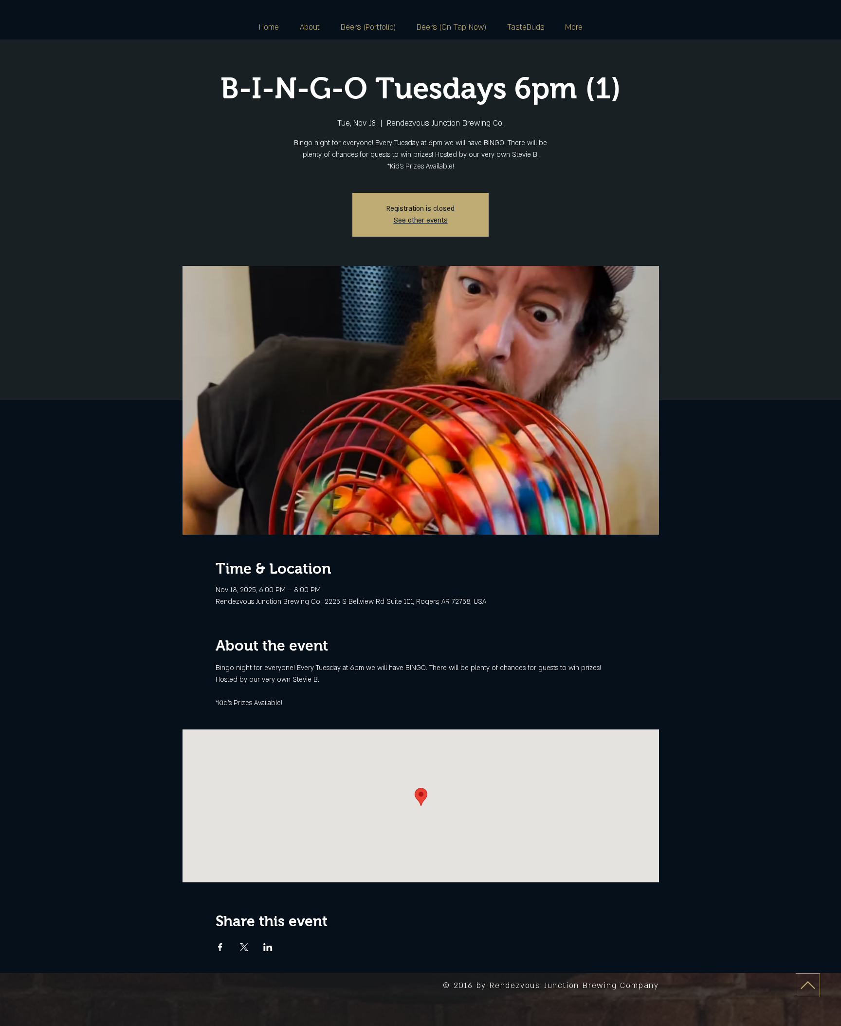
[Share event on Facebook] (220, 947)
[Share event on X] (244, 947)
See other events (421, 220)
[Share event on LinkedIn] (268, 947)
